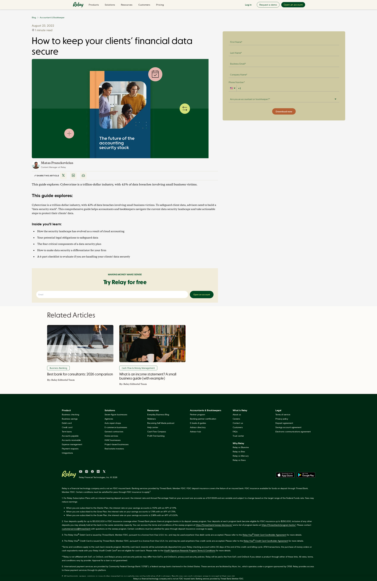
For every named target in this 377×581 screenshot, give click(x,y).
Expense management (72, 444)
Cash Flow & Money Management (138, 368)
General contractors (114, 431)
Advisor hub (195, 431)
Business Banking (58, 368)
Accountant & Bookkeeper (52, 17)
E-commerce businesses (116, 427)
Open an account (293, 4)
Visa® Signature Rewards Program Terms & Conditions (189, 550)
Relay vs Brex (239, 451)
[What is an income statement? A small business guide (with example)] (152, 343)
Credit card (67, 427)
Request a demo (268, 4)
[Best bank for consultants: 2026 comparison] (80, 343)
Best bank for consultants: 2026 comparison (80, 374)
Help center (152, 427)
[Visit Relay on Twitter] (104, 472)
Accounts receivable (71, 440)
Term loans (67, 431)
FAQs (235, 431)
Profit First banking (155, 436)
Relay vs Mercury (241, 456)
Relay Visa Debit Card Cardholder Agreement (264, 535)
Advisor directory (198, 427)
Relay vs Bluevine (241, 447)
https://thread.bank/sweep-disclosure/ (214, 525)
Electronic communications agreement (293, 431)
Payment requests (70, 448)
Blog (34, 17)
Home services (111, 436)
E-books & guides (198, 423)
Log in (248, 4)
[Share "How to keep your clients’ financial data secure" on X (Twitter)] (63, 175)
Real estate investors (114, 448)
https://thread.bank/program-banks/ (279, 525)
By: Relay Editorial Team (61, 380)
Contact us (238, 423)
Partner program (197, 414)
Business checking (70, 414)
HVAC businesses (113, 440)
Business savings (70, 418)
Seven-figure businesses (116, 414)
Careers (236, 418)
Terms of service (282, 414)
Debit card (67, 423)
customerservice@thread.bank (76, 528)
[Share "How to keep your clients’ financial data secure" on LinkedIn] (73, 175)
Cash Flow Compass (156, 431)
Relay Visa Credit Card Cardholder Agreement (266, 541)
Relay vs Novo (239, 460)
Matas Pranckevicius (57, 163)
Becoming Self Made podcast (160, 423)
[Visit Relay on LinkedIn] (98, 472)
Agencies (109, 418)
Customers (144, 4)
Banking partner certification (203, 418)
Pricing (160, 4)
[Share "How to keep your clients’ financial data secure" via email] (83, 175)
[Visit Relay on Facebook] (92, 472)
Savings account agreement (288, 427)
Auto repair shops (113, 423)
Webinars (151, 418)
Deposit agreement (284, 423)
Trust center (238, 436)
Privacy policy (281, 418)
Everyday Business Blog (158, 414)
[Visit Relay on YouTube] (80, 472)
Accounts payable (70, 436)
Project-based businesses (117, 444)
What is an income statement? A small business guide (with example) (147, 376)
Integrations (67, 453)
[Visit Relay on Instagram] (86, 472)
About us (237, 414)
